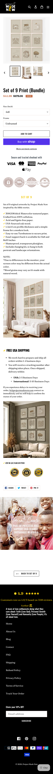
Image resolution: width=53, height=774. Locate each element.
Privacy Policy (13, 678)
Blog (8, 639)
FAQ (8, 654)
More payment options (26, 148)
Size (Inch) (8, 106)
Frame (6, 118)
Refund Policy (13, 670)
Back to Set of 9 (29, 573)
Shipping (10, 662)
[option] (15, 71)
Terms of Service (14, 685)
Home (9, 623)
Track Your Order (15, 693)
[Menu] (48, 7)
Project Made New (30, 764)
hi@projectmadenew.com (21, 390)
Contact (10, 647)
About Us (10, 631)
